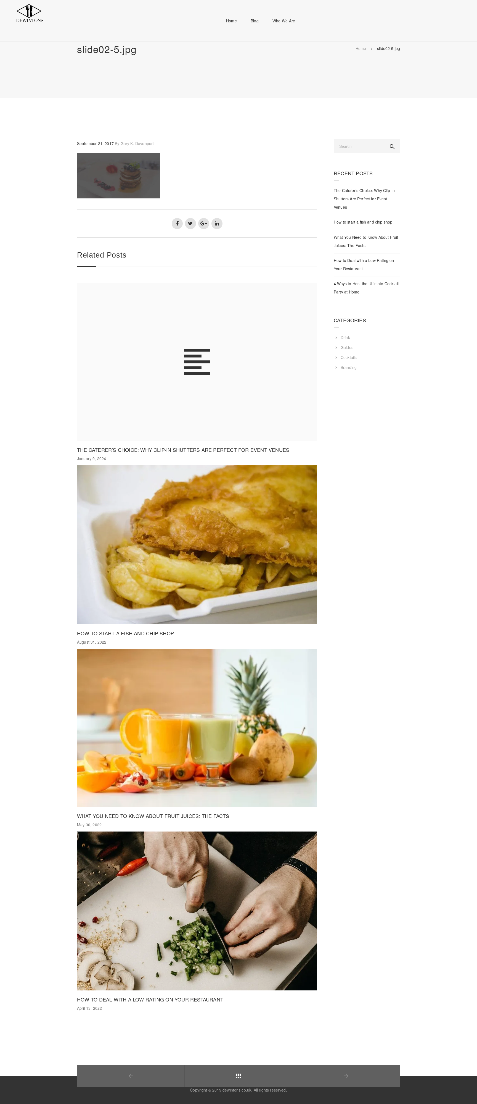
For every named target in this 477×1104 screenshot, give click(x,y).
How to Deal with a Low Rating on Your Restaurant (150, 999)
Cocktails (349, 357)
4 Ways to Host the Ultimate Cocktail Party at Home (366, 288)
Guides (347, 347)
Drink (345, 337)
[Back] (238, 1076)
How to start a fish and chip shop (125, 633)
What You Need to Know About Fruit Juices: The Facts (153, 815)
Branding (349, 367)
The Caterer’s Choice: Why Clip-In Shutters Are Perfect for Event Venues (183, 449)
